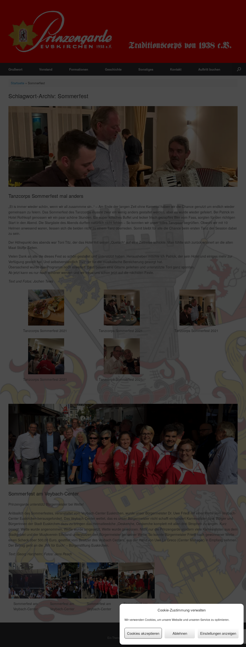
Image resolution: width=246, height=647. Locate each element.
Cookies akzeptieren (143, 633)
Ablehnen (179, 633)
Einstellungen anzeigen (218, 633)
